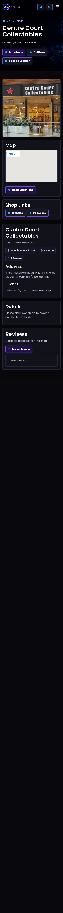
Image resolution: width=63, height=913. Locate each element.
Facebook (39, 213)
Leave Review (21, 349)
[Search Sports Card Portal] (40, 7)
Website (17, 213)
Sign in (22, 290)
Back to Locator (19, 61)
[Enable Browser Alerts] (49, 7)
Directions (16, 52)
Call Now (39, 52)
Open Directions (22, 190)
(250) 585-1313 (40, 277)
